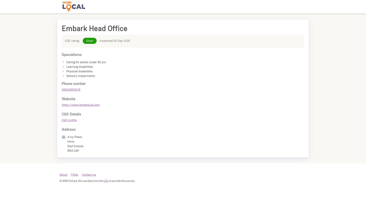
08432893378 (71, 90)
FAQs (74, 175)
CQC (106, 181)
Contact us (89, 175)
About (63, 175)
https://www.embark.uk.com (81, 105)
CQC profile (69, 120)
